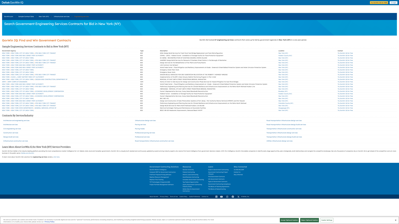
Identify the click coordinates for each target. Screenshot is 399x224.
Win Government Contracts (216, 179)
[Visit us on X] (237, 197)
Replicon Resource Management (159, 177)
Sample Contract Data (26, 16)
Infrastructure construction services (15, 141)
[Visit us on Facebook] (232, 197)
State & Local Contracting (190, 174)
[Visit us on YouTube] (221, 197)
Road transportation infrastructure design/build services (286, 124)
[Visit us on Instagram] (226, 197)
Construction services (10, 133)
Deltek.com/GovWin (27, 153)
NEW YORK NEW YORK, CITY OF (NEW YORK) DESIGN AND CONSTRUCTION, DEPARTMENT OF (34, 79)
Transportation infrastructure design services (282, 133)
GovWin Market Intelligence (158, 169)
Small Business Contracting (191, 177)
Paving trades (140, 129)
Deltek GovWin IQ (185, 2)
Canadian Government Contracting (193, 179)
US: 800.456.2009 (239, 169)
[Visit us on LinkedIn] (215, 197)
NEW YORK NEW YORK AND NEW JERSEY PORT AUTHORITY (23, 55)
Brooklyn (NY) (283, 91)
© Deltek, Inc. (245, 196)
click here (56, 157)
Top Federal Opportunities (190, 182)
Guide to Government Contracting (218, 169)
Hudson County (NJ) (285, 55)
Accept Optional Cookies (289, 220)
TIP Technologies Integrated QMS (160, 182)
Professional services (142, 137)
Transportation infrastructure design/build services (284, 137)
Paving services (140, 124)
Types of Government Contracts (217, 181)
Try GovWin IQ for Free (345, 53)
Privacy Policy (164, 196)
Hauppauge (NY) (283, 108)
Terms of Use (174, 196)
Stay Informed (238, 174)
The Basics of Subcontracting (217, 189)
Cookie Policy (183, 196)
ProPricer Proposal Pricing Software (160, 174)
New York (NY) (44, 16)
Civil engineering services (12, 129)
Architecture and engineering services (16, 120)
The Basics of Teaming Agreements (218, 186)
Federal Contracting (189, 172)
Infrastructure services (62, 16)
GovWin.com (8, 16)
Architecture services (10, 124)
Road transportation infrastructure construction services (154, 141)
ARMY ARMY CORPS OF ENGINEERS (14, 82)
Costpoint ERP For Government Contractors (163, 172)
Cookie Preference (194, 196)
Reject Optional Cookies (309, 220)
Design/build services (10, 137)
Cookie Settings (326, 220)
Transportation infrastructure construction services (284, 129)
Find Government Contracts (216, 176)
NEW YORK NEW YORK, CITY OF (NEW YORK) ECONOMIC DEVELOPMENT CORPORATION (33, 91)
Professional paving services (145, 133)
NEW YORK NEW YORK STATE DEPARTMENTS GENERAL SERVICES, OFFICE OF (29, 108)
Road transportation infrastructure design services (284, 120)
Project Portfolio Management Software (162, 184)
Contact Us (237, 172)
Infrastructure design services (145, 120)
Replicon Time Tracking (156, 179)
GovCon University (188, 169)
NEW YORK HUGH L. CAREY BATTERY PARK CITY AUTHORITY (23, 77)
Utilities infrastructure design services (280, 141)
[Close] (395, 220)
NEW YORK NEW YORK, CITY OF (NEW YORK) (18, 58)
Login (394, 2)
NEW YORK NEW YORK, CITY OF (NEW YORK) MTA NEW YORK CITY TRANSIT (29, 53)
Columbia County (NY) (285, 103)
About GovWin (154, 196)
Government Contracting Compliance (219, 184)
